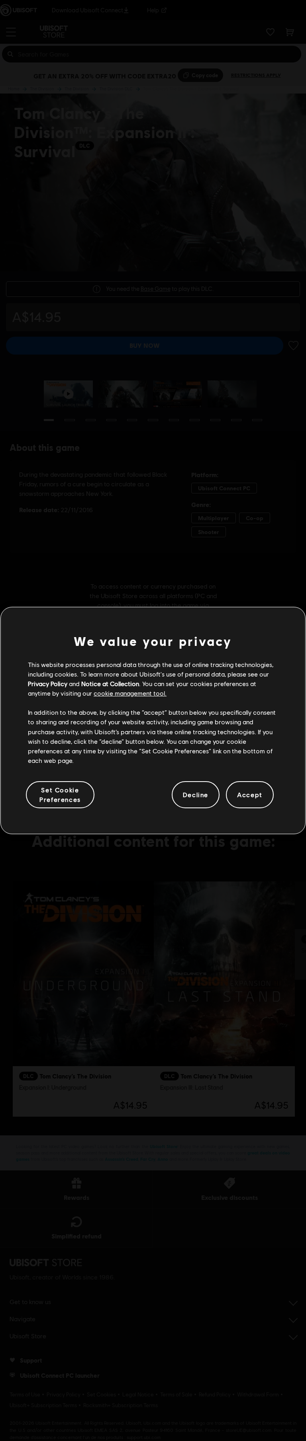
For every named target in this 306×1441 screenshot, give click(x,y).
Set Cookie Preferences (60, 794)
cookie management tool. (130, 693)
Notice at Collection (110, 683)
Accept (250, 794)
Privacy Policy (47, 683)
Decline (195, 794)
